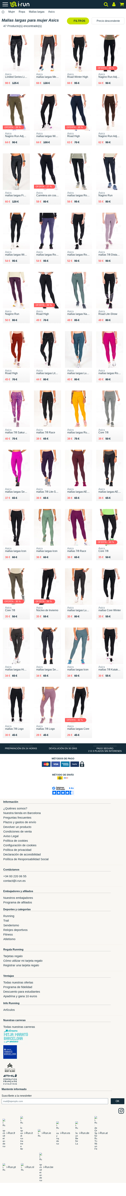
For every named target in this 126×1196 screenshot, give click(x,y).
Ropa (22, 11)
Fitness (8, 934)
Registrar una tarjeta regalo (21, 965)
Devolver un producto (17, 827)
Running (8, 916)
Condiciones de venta (17, 831)
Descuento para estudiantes (21, 991)
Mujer (11, 11)
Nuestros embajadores (18, 897)
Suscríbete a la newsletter (17, 1095)
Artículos (9, 1009)
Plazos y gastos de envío (19, 822)
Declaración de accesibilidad (22, 854)
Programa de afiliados (17, 902)
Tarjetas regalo (13, 956)
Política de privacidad (17, 850)
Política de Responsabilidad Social (26, 859)
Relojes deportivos (15, 930)
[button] (108, 21)
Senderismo (11, 925)
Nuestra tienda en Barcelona (22, 813)
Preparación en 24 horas (21, 748)
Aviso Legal (11, 836)
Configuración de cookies (19, 845)
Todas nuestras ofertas (18, 982)
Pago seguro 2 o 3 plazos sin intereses (105, 749)
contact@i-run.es (14, 880)
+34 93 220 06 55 (14, 876)
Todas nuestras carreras (19, 1027)
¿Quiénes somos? (15, 808)
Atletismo (9, 939)
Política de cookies (15, 840)
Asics (51, 11)
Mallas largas (36, 11)
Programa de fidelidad (17, 987)
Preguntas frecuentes (17, 817)
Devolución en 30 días (63, 748)
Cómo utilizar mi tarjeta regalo (22, 960)
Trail (6, 920)
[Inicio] (3, 11)
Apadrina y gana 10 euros (20, 996)
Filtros (79, 20)
